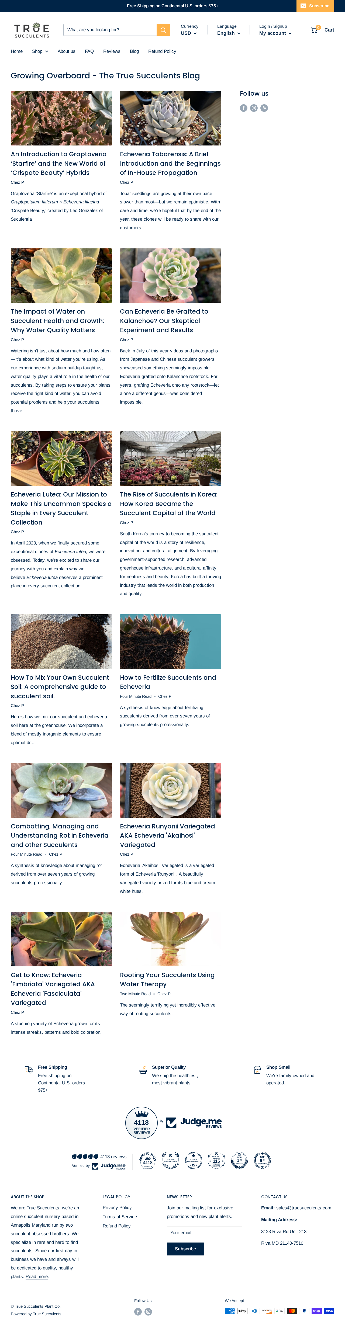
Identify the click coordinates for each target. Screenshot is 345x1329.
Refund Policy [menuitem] (162, 51)
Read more (37, 1276)
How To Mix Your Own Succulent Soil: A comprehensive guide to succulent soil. (60, 686)
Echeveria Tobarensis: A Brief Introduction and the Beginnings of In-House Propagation (170, 163)
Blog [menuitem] (134, 51)
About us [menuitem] (66, 51)
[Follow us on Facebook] (243, 108)
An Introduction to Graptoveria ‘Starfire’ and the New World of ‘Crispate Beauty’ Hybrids (59, 163)
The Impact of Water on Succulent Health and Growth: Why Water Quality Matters (57, 320)
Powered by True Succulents (36, 1313)
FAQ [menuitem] (89, 51)
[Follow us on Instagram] (254, 108)
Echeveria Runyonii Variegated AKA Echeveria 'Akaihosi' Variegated (167, 835)
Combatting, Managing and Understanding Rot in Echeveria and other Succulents (60, 835)
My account (273, 33)
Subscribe (319, 6)
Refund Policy (117, 1226)
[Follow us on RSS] (264, 108)
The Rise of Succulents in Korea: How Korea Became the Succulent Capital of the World (169, 503)
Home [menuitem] (17, 51)
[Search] (163, 30)
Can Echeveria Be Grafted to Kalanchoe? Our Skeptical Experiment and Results (164, 320)
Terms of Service (120, 1216)
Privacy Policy (117, 1207)
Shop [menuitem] (37, 51)
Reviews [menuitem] (111, 51)
